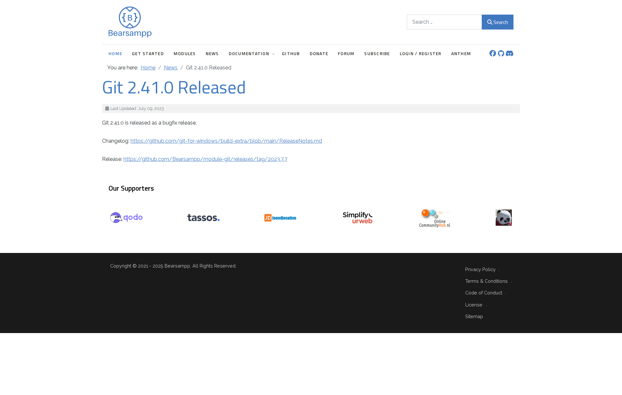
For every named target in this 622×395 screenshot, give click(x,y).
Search (500, 22)
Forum (346, 53)
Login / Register (421, 53)
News (212, 53)
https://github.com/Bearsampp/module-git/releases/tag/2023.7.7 (205, 159)
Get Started (148, 53)
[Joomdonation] (280, 217)
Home (115, 53)
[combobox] (444, 22)
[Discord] (509, 54)
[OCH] (435, 217)
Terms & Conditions (486, 281)
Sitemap (474, 316)
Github (291, 53)
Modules (185, 53)
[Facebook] (493, 54)
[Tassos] (203, 217)
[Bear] (504, 217)
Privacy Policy (480, 269)
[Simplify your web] (357, 217)
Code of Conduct (483, 292)
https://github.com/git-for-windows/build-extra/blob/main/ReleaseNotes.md (226, 141)
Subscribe (377, 53)
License (473, 304)
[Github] (501, 54)
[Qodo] (126, 217)
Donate (319, 53)
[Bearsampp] (130, 22)
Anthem (461, 53)
